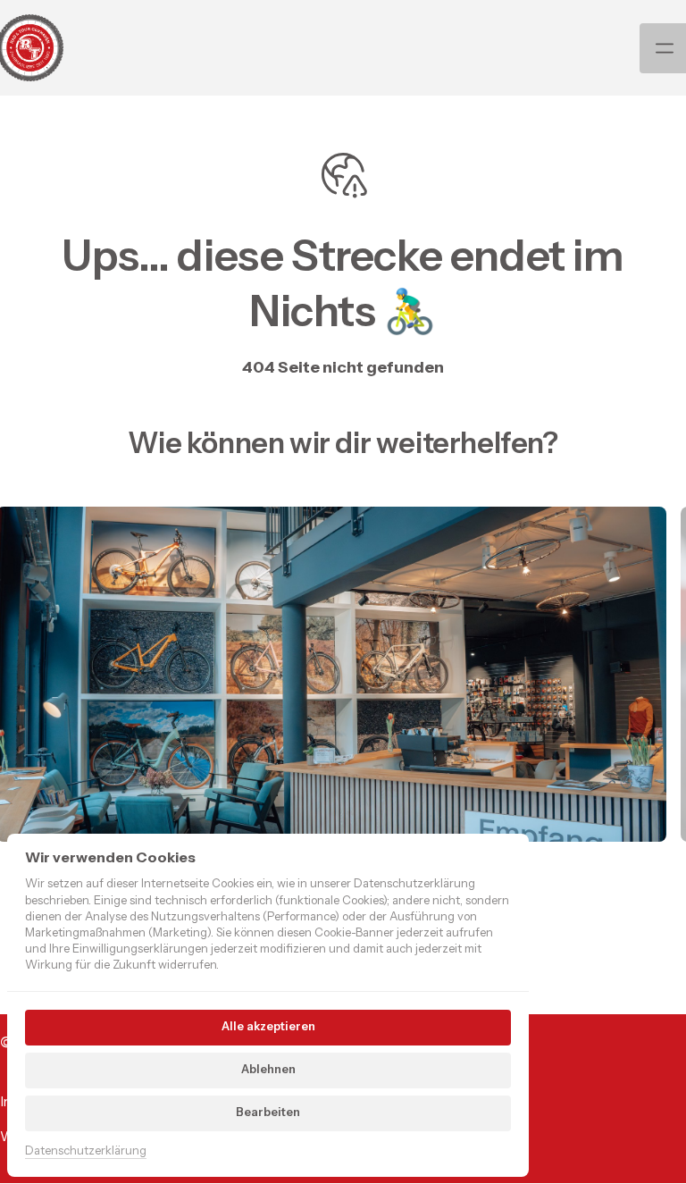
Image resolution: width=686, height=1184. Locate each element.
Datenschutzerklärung (85, 1151)
